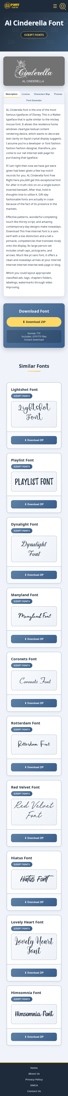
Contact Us (34, 1091)
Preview (58, 94)
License (26, 94)
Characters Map (42, 94)
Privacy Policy (34, 1079)
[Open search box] (63, 6)
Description (11, 94)
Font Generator (34, 100)
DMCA (34, 1085)
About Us (34, 1073)
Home (34, 1067)
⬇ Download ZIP (34, 322)
